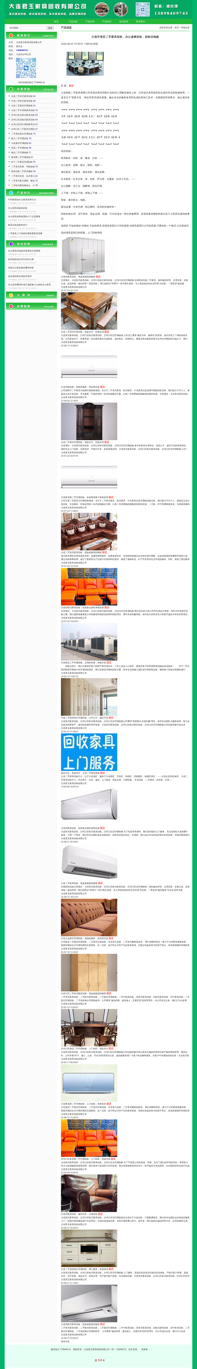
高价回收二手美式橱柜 (22, 171)
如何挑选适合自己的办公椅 (21, 259)
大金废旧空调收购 (19, 143)
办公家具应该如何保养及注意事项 (24, 250)
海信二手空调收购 (19, 152)
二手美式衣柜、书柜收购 (23, 166)
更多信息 (65, 1341)
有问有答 (123, 21)
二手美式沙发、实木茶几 (23, 175)
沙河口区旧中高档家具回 (23, 124)
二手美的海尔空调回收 (22, 133)
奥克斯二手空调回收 (20, 157)
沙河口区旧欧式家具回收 (23, 119)
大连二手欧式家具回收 (22, 100)
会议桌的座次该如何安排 (20, 276)
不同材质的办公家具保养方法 (22, 199)
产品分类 (90, 21)
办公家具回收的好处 (17, 208)
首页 (56, 21)
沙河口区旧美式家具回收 (23, 114)
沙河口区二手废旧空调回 (23, 129)
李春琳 (144, 1349)
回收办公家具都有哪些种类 (21, 267)
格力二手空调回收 (19, 138)
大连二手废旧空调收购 (22, 105)
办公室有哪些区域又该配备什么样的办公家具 (29, 284)
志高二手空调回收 (19, 147)
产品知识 (106, 21)
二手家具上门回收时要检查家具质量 (25, 233)
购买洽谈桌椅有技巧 (17, 224)
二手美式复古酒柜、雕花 (23, 180)
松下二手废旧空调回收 (22, 161)
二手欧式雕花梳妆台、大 (23, 185)
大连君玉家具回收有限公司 (74, 286)
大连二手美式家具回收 (22, 96)
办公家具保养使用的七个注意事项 (24, 216)
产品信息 (73, 21)
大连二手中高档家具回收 (23, 110)
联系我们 (140, 21)
